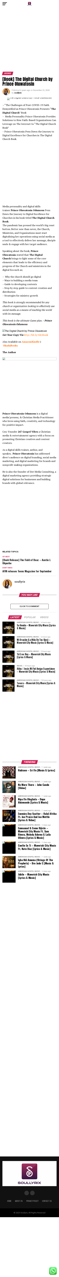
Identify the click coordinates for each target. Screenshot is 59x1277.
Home (9, 1201)
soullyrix (17, 93)
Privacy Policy (32, 1201)
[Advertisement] (29, 40)
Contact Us (47, 1201)
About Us (19, 1201)
